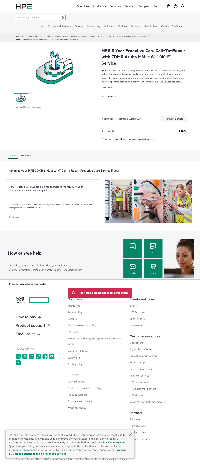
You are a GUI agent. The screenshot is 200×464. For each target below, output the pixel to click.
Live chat (133, 252)
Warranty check (77, 407)
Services (130, 6)
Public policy (75, 364)
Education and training (143, 355)
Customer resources (145, 336)
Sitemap (124, 459)
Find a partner (138, 432)
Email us (133, 273)
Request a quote (174, 118)
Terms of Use (33, 459)
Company (144, 6)
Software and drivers (80, 401)
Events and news (142, 299)
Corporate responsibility (82, 325)
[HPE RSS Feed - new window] (18, 362)
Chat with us (119, 138)
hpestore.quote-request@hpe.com (63, 269)
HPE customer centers (143, 388)
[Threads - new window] (38, 356)
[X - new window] (24, 356)
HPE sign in (136, 395)
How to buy (153, 273)
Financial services (140, 375)
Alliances (135, 419)
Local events (137, 318)
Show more (107, 87)
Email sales (25, 333)
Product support (153, 252)
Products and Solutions (107, 6)
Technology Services (53, 36)
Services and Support (35, 36)
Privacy (19, 459)
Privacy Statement (114, 442)
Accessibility (75, 312)
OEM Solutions (76, 381)
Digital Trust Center (141, 349)
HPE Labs (73, 331)
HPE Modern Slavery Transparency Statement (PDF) (94, 341)
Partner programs (140, 439)
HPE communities (140, 382)
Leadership (74, 357)
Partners (136, 413)
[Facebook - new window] (45, 356)
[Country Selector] (176, 6)
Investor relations (78, 351)
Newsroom (136, 325)
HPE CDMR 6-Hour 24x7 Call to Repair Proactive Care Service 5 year (122, 36)
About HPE (74, 305)
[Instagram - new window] (31, 356)
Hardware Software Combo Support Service (79, 36)
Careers (72, 318)
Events (134, 305)
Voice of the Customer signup (147, 401)
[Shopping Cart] (169, 6)
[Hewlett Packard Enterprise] (24, 6)
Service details (108, 130)
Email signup (137, 362)
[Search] (63, 17)
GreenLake (83, 6)
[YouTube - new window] (51, 356)
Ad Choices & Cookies (55, 459)
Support (158, 6)
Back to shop (20, 36)
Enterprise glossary (141, 369)
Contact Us (136, 342)
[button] (130, 434)
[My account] (182, 6)
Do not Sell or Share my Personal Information (93, 459)
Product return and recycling (84, 388)
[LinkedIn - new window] (18, 356)
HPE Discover (137, 312)
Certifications (138, 425)
